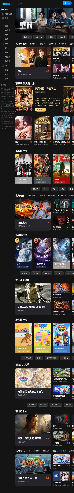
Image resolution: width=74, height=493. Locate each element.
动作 (45, 189)
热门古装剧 (33, 44)
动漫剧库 (24, 273)
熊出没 (39, 358)
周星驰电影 (42, 195)
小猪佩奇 (65, 358)
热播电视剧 (38, 37)
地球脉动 (68, 404)
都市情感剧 (62, 44)
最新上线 (26, 37)
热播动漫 (62, 37)
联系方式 (3, 101)
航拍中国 (43, 404)
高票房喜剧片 (31, 195)
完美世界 (47, 273)
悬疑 (62, 189)
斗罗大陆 (36, 273)
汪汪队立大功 (27, 358)
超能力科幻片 (62, 195)
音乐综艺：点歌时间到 (59, 451)
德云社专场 (46, 451)
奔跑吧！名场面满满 (33, 451)
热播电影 (50, 37)
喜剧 (54, 189)
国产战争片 (51, 195)
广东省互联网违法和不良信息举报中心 (7, 127)
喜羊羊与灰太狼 (51, 358)
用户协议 (5, 103)
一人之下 (58, 273)
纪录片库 (31, 404)
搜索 (68, 3)
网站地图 (10, 101)
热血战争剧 (52, 44)
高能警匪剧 (43, 44)
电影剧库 (35, 189)
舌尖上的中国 (56, 404)
